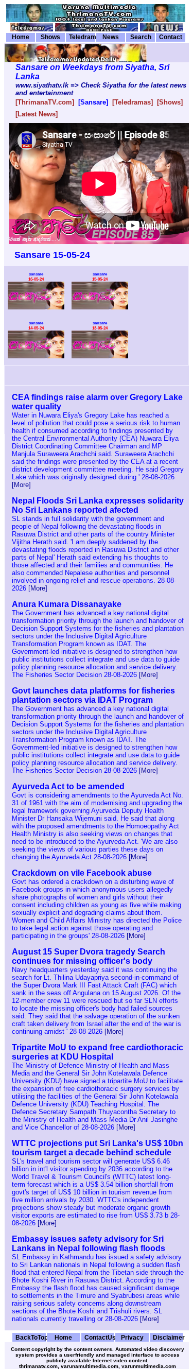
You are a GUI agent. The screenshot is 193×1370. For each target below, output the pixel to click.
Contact (170, 37)
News (110, 37)
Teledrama (82, 37)
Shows (50, 37)
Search (140, 37)
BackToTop (30, 1337)
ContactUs (99, 1337)
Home (20, 37)
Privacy (132, 1337)
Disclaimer (168, 1337)
